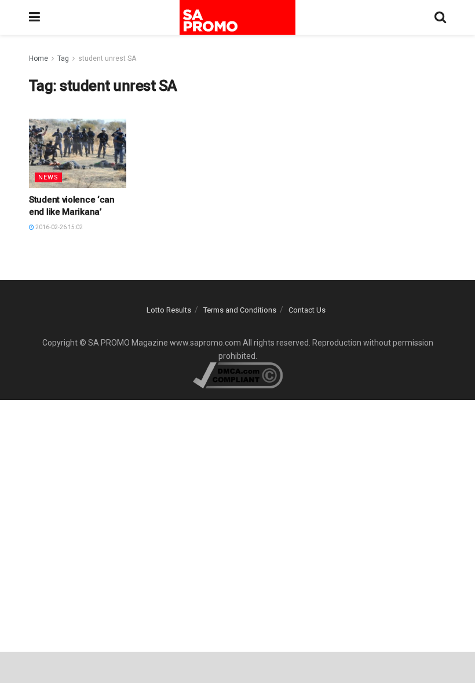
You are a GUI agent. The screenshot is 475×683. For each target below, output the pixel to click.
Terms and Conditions (239, 310)
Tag (63, 58)
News (48, 177)
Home (38, 58)
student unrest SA (107, 58)
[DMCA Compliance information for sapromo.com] (238, 374)
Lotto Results (169, 310)
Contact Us (307, 310)
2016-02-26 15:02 (58, 227)
